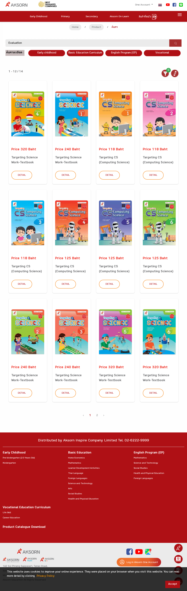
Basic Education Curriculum (85, 53)
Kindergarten (9, 463)
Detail (22, 175)
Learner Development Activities (84, 468)
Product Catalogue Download (24, 527)
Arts (70, 489)
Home (75, 27)
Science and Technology (80, 484)
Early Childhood (14, 453)
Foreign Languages (77, 479)
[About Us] (178, 548)
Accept (172, 584)
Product (96, 27)
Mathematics (74, 463)
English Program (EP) (124, 53)
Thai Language (75, 473)
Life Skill (7, 513)
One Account (143, 5)
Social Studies (75, 494)
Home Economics (76, 458)
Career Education (11, 518)
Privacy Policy (45, 576)
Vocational (162, 53)
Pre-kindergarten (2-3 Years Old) (19, 458)
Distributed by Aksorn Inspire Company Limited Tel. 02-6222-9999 (93, 441)
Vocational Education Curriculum (27, 507)
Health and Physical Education (83, 499)
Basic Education (79, 453)
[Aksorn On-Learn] (178, 559)
